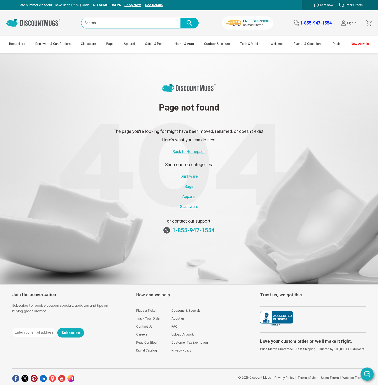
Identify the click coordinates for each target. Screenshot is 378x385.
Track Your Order (148, 318)
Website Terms (353, 378)
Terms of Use (307, 378)
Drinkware (189, 176)
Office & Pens (154, 44)
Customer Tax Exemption (190, 343)
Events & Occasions (308, 44)
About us (178, 318)
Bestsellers (17, 44)
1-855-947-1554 (316, 23)
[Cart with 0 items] (369, 23)
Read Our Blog (146, 343)
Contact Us (144, 327)
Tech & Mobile (250, 44)
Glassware (88, 44)
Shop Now (132, 5)
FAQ (174, 327)
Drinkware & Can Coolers (53, 44)
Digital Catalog (146, 350)
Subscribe (71, 333)
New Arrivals (360, 44)
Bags (110, 44)
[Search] (189, 23)
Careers (142, 334)
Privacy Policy (181, 350)
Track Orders (354, 5)
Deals (337, 44)
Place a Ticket (146, 311)
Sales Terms (330, 378)
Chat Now (326, 5)
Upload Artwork (183, 334)
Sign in (351, 23)
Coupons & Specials (186, 311)
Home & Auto (184, 44)
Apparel (129, 44)
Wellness (277, 44)
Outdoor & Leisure (217, 44)
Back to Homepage (189, 151)
